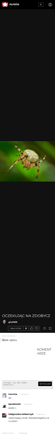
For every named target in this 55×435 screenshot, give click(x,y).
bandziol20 (14, 404)
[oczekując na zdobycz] (4, 322)
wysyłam (45, 384)
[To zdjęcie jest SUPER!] (26, 328)
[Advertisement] (19, 363)
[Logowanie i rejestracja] (50, 4)
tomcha (12, 394)
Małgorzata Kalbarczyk (21, 414)
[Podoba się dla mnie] (31, 328)
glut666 (12, 322)
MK (4, 415)
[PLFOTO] (10, 4)
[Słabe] (37, 328)
